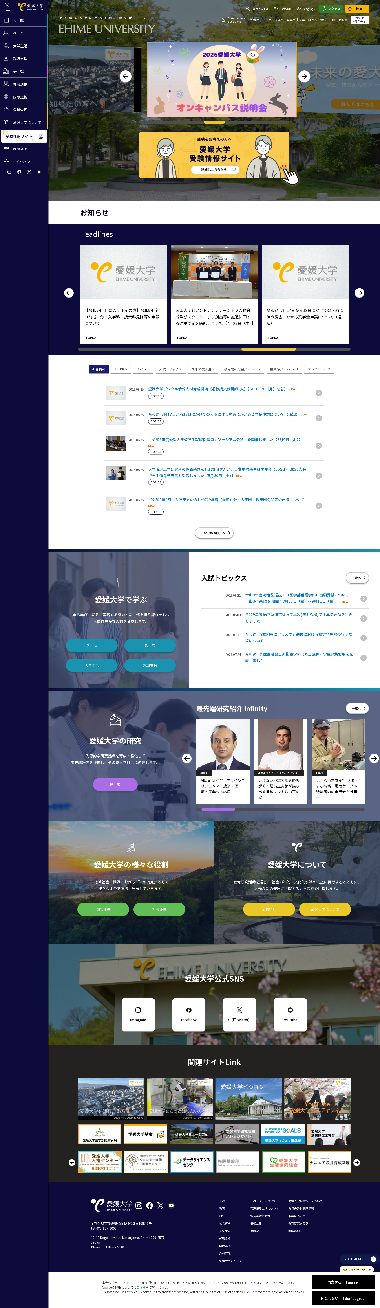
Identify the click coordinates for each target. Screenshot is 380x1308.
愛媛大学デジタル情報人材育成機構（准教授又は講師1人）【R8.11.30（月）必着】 (218, 389)
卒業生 (291, 19)
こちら (141, 1287)
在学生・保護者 (272, 19)
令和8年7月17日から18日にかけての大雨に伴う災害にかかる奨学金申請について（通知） (224, 414)
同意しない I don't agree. (343, 1298)
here (254, 1292)
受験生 (254, 19)
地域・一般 (327, 19)
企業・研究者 (308, 19)
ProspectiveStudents (237, 20)
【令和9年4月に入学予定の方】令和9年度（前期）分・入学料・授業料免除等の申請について (226, 499)
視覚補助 (286, 9)
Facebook (189, 1019)
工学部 (204, 773)
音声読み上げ (261, 9)
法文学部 (263, 773)
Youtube (290, 1019)
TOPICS (91, 337)
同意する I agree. (343, 1282)
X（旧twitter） (239, 1019)
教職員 (343, 19)
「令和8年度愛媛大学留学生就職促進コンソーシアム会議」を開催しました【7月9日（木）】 (225, 439)
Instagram (138, 1019)
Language (309, 9)
